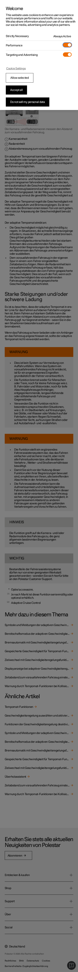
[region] (39, 55)
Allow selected (19, 77)
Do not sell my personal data (27, 102)
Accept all (16, 90)
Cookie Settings (16, 68)
